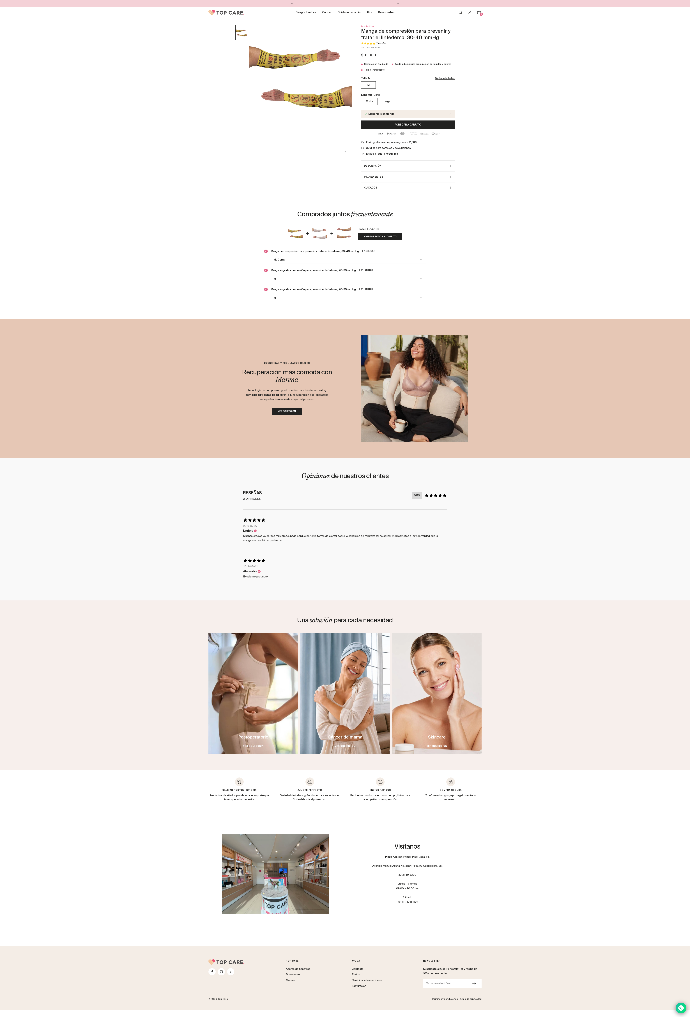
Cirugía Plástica (306, 12)
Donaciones (293, 974)
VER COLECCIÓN (287, 411)
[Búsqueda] (460, 12)
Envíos (356, 974)
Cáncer (327, 12)
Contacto (358, 969)
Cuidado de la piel (349, 12)
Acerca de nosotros (298, 969)
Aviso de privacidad (471, 999)
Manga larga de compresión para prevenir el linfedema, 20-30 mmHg (313, 270)
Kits (369, 12)
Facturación (359, 986)
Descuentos (386, 12)
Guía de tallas (446, 78)
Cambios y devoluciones (367, 980)
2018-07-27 (250, 526)
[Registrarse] (474, 983)
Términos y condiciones (445, 999)
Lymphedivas (367, 26)
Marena (290, 980)
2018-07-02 (250, 566)
